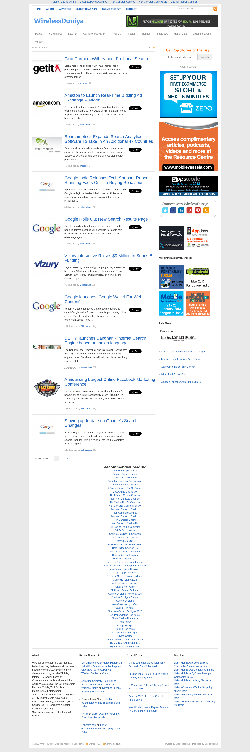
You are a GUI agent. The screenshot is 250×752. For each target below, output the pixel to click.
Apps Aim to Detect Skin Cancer (178, 366)
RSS (150, 48)
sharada (84, 83)
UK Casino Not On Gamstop (125, 502)
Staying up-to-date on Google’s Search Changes (101, 423)
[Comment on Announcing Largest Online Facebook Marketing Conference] (107, 409)
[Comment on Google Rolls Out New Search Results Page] (106, 244)
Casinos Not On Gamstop (125, 484)
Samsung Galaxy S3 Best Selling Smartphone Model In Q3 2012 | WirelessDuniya (98, 684)
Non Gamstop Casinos (125, 470)
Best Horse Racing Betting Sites (125, 544)
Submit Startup (111, 9)
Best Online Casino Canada (125, 495)
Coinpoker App (125, 625)
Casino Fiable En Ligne (125, 632)
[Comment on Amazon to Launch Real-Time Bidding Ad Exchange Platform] (106, 125)
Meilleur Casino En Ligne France (125, 562)
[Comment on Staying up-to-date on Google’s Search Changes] (107, 450)
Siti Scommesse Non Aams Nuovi (125, 639)
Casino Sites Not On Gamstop (125, 534)
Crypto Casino (125, 636)
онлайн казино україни (125, 604)
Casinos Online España (125, 474)
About (50, 9)
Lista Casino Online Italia (125, 477)
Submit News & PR (86, 9)
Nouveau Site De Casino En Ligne (125, 576)
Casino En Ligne (125, 600)
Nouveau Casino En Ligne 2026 (125, 611)
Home (38, 9)
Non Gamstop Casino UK (125, 523)
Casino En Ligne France (125, 597)
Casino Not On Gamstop (125, 555)
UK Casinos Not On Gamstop (125, 537)
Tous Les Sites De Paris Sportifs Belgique (125, 565)
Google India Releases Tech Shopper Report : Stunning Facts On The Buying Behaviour (107, 180)
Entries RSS (94, 744)
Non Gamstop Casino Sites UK (125, 505)
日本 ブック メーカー (125, 572)
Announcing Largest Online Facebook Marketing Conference (109, 382)
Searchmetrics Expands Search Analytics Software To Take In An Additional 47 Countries (108, 139)
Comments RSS (113, 744)
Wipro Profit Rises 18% (173, 374)
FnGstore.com (88, 725)
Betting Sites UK (125, 541)
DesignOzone (211, 744)
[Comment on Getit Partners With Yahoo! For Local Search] (102, 83)
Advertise (65, 9)
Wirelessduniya (183, 744)
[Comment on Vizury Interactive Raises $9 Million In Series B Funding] (106, 285)
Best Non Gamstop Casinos (125, 498)
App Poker (125, 622)
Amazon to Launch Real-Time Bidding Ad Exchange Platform (103, 97)
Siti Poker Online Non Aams (125, 615)
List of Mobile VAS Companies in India (194, 670)
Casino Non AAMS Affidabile (125, 643)
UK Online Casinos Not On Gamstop (125, 488)
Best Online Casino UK (125, 491)
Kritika (84, 714)
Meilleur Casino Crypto (125, 558)
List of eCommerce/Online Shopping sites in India (101, 703)
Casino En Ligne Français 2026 (125, 593)
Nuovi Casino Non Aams (125, 618)
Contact (131, 9)
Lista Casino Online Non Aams (125, 569)
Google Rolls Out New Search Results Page (106, 219)
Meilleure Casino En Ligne (125, 590)
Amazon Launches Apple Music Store (181, 382)
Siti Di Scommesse (125, 530)
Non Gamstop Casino (125, 520)
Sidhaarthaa (85, 124)
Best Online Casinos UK (125, 548)
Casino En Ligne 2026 (125, 579)
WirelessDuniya (47, 744)
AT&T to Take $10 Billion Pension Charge (183, 351)
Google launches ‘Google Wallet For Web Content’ (103, 299)
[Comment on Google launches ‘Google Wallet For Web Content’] (107, 326)
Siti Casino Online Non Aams (125, 527)
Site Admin (79, 744)
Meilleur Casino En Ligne (125, 583)
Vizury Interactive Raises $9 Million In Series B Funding (108, 258)
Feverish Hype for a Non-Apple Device (181, 359)
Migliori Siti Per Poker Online (125, 646)
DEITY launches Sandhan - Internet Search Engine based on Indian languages (105, 340)
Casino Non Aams (125, 586)
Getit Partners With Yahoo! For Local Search (106, 58)
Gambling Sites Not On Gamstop (125, 481)
